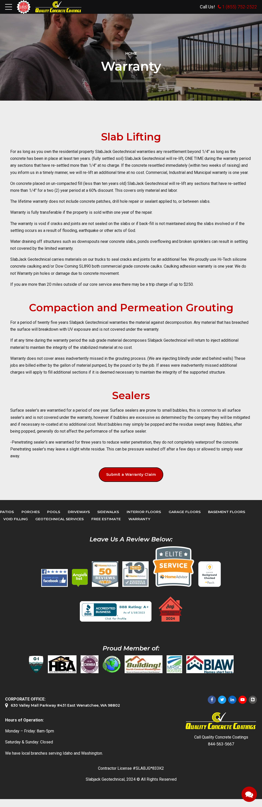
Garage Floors (185, 512)
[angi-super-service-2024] (171, 609)
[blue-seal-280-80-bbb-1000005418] (115, 611)
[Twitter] (222, 700)
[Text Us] (249, 794)
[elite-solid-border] (173, 566)
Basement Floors (226, 512)
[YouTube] (242, 700)
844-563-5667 (221, 744)
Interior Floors (144, 512)
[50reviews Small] (105, 574)
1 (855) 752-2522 (239, 6)
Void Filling (15, 519)
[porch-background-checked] (209, 574)
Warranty (139, 519)
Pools (53, 512)
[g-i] (36, 664)
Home (131, 53)
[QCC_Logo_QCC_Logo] (221, 721)
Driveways (79, 512)
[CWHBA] (90, 664)
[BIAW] (210, 664)
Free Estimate (106, 519)
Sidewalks (108, 512)
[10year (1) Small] (135, 574)
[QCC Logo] (58, 7)
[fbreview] (54, 578)
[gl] (112, 664)
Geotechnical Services (59, 519)
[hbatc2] (62, 664)
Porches (30, 512)
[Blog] (253, 700)
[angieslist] (80, 578)
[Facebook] (212, 700)
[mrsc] (174, 664)
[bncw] (143, 664)
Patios (7, 512)
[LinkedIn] (232, 700)
